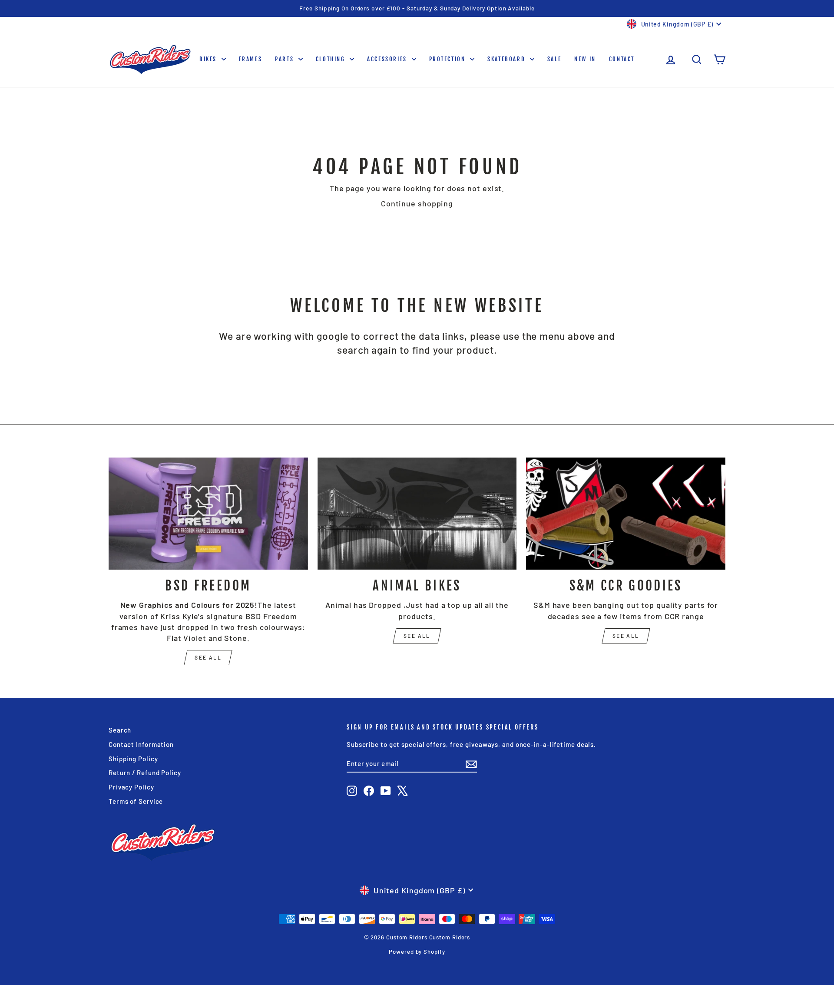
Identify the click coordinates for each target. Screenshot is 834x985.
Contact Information (141, 744)
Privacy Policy (131, 787)
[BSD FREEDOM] (208, 514)
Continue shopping (417, 203)
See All (417, 636)
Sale (554, 59)
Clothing (332, 59)
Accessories (388, 59)
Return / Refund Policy (145, 772)
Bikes (209, 59)
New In (585, 59)
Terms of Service (136, 801)
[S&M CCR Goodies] (625, 514)
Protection (448, 59)
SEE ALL (208, 657)
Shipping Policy (133, 759)
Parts (285, 59)
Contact (622, 59)
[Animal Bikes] (417, 514)
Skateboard (507, 59)
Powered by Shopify (417, 951)
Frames (250, 59)
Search (120, 730)
